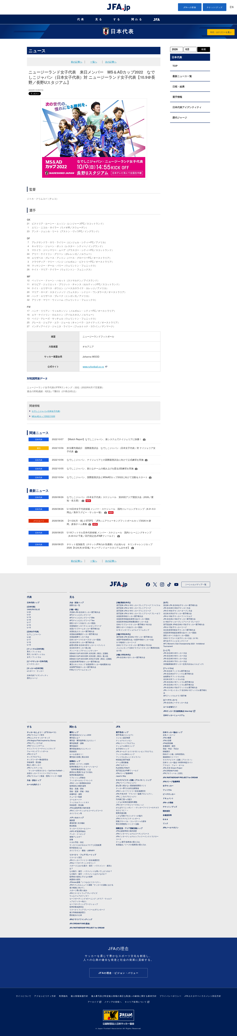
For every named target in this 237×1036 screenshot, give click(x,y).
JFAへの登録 (189, 7)
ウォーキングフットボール (37, 751)
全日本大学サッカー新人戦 (80, 647)
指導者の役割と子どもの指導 (81, 876)
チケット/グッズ (215, 7)
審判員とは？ (74, 737)
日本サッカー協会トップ (172, 732)
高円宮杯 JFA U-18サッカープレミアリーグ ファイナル (138, 605)
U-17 (29, 622)
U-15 (29, 627)
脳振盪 (72, 820)
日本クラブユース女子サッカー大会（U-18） (181, 638)
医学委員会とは (75, 847)
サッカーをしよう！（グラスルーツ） (42, 732)
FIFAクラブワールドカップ (80, 669)
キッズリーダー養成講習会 (37, 759)
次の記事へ (110, 61)
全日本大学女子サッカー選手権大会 (177, 613)
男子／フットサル (34, 651)
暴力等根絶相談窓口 (77, 912)
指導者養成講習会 (76, 774)
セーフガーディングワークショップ (83, 904)
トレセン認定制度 (123, 737)
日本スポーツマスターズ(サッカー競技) (85, 639)
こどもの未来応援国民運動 (126, 802)
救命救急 (73, 825)
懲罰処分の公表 (75, 915)
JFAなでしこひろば (34, 743)
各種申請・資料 (75, 794)
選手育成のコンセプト (125, 735)
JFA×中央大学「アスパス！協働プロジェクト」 (135, 793)
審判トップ (73, 732)
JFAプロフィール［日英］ (173, 773)
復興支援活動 (121, 813)
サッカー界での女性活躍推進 (127, 788)
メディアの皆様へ (113, 1001)
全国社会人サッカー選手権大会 (81, 631)
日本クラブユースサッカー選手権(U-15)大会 (134, 645)
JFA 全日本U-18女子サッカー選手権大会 (179, 619)
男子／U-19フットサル (36, 654)
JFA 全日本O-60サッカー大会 (175, 658)
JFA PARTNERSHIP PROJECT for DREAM (86, 927)
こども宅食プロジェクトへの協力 (129, 815)
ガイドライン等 (75, 813)
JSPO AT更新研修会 (77, 831)
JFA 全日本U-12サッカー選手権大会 (130, 657)
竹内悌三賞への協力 (124, 799)
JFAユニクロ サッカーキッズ (38, 737)
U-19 (29, 617)
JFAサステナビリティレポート (128, 818)
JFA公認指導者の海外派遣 (79, 807)
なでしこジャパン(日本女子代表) (46, 411)
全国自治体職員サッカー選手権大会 (83, 634)
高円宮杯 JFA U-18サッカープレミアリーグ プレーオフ (138, 613)
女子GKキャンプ (122, 748)
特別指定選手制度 (123, 759)
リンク (165, 823)
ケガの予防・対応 (76, 842)
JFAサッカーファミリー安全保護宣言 (131, 791)
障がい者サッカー (34, 765)
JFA (118, 726)
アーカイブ (93, 1001)
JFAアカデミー (122, 765)
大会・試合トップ (76, 602)
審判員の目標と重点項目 (79, 757)
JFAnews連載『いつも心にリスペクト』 (85, 882)
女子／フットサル (34, 657)
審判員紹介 (73, 746)
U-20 (29, 637)
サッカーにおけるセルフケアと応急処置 (85, 845)
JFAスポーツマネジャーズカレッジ (130, 804)
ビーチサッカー (33, 664)
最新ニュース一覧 (182, 76)
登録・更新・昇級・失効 (79, 791)
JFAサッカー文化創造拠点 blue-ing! (178, 711)
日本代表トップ (33, 602)
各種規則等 (167, 815)
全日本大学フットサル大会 (174, 679)
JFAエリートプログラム (125, 743)
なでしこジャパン (34, 634)
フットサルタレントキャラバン (128, 757)
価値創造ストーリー (171, 757)
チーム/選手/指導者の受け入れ (128, 841)
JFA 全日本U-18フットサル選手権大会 (178, 682)
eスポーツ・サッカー (35, 671)
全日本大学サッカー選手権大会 (81, 642)
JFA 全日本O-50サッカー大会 (175, 655)
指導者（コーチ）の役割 (79, 763)
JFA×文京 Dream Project (172, 767)
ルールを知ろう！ (170, 707)
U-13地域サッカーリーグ (126, 642)
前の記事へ (76, 61)
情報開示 (166, 751)
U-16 (29, 625)
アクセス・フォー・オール (173, 765)
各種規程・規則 (169, 746)
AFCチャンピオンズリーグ (80, 614)
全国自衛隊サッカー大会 (79, 636)
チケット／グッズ (170, 806)
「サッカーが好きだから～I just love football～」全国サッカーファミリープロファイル (46, 771)
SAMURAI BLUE (33, 609)
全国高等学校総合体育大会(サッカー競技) (133, 619)
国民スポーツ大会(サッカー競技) (82, 623)
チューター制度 (75, 796)
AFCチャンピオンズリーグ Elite (81, 617)
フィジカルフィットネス (79, 802)
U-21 (29, 614)
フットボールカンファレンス (81, 780)
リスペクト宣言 (75, 857)
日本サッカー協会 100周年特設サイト (178, 762)
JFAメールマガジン (170, 827)
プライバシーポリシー (170, 995)
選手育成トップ (122, 732)
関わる (137, 19)
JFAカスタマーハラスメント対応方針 (202, 995)
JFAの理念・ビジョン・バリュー (119, 972)
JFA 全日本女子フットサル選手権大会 (178, 673)
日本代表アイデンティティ (187, 107)
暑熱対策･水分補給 (77, 823)
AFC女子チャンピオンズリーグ (175, 641)
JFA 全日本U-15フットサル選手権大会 (178, 684)
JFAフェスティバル (34, 767)
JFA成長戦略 (168, 743)
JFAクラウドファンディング (80, 919)
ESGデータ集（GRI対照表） (174, 754)
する (117, 19)
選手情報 (177, 97)
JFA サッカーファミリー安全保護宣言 (84, 860)
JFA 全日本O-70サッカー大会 (175, 661)
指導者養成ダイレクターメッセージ (83, 766)
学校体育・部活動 (34, 762)
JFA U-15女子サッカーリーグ (175, 627)
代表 (81, 19)
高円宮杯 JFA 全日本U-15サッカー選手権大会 (134, 636)
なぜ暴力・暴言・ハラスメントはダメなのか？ (88, 873)
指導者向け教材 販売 (77, 785)
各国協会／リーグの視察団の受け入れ (131, 844)
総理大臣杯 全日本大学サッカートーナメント (87, 645)
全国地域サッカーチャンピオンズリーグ (85, 625)
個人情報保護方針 (79, 995)
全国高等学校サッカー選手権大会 (129, 616)
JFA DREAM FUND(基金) (79, 923)
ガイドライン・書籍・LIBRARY (82, 850)
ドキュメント (168, 798)
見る (99, 19)
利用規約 (63, 995)
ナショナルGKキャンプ (125, 746)
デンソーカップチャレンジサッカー (83, 650)
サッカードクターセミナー (80, 828)
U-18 (29, 619)
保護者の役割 (74, 879)
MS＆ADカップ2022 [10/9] (43, 416)
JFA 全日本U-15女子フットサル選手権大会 (180, 687)
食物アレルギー (75, 836)
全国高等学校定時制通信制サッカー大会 (132, 621)
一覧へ (93, 61)
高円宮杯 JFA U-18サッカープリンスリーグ (133, 610)
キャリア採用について (136, 1001)
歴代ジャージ (180, 117)
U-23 (29, 612)
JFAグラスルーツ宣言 (35, 735)
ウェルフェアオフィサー (79, 895)
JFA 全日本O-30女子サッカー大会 (176, 608)
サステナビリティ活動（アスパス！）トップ (133, 780)
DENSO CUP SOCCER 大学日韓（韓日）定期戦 (88, 653)
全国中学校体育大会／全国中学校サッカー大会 (135, 639)
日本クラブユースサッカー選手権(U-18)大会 (134, 624)
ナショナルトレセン (124, 740)
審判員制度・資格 (76, 743)
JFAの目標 (167, 740)
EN (232, 7)
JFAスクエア (32, 754)
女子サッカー (168, 785)
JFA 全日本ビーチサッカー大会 (175, 702)
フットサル (167, 790)
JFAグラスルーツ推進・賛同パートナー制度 (44, 776)
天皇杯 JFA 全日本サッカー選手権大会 (84, 612)
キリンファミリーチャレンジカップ (41, 748)
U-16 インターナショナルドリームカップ (132, 630)
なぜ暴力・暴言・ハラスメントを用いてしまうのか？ (90, 871)
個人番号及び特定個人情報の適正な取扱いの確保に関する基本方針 (124, 995)
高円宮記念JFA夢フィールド (127, 770)
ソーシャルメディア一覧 (195, 584)
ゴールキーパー (75, 799)
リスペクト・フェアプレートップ (82, 854)
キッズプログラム (34, 756)
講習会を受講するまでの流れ (81, 772)
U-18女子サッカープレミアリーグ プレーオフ (181, 621)
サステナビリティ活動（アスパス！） (178, 759)
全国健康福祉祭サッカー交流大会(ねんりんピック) (183, 664)
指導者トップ (74, 761)
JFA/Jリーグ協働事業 (124, 773)
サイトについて (23, 995)
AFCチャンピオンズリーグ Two (81, 620)
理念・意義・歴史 (76, 788)
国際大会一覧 (74, 605)
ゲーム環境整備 (122, 762)
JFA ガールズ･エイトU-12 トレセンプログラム (134, 751)
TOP (175, 66)
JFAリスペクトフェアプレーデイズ (83, 893)
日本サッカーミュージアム (174, 715)
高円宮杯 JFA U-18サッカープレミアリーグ (133, 608)
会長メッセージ (169, 735)
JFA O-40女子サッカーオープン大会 (177, 610)
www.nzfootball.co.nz (93, 366)
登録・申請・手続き (171, 748)
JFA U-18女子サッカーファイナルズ (177, 616)
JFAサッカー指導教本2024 (80, 783)
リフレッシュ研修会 (77, 777)
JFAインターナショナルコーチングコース (86, 810)
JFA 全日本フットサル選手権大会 (176, 671)
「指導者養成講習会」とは (80, 769)
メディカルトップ (76, 817)
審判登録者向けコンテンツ (80, 748)
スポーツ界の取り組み (78, 890)
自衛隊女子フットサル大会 (174, 676)
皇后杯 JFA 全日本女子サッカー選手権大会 (180, 605)
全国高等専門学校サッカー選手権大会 (84, 661)
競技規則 (73, 751)
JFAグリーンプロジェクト (126, 782)
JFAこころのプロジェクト (126, 796)
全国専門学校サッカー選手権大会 (82, 667)
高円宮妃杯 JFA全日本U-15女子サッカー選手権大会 (183, 624)
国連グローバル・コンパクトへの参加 (131, 821)
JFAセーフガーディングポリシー (82, 863)
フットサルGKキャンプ (125, 754)
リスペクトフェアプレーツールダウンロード (87, 909)
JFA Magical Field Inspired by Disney (41, 740)
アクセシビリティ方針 (45, 995)
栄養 (71, 839)
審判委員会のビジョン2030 (80, 735)
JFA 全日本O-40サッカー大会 (175, 653)
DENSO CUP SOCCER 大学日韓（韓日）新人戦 (88, 656)
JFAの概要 (167, 737)
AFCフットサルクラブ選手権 (174, 695)
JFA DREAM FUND (170, 770)
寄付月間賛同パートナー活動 (127, 824)
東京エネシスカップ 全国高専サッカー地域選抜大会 (90, 664)
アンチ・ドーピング (77, 834)
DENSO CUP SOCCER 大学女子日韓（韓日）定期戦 (90, 658)
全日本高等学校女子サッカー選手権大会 (179, 630)
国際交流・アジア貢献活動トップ (129, 828)
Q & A (165, 819)
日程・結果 (179, 86)
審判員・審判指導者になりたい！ (82, 740)
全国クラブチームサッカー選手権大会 (84, 628)
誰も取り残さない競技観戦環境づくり (131, 785)
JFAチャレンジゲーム (35, 745)
